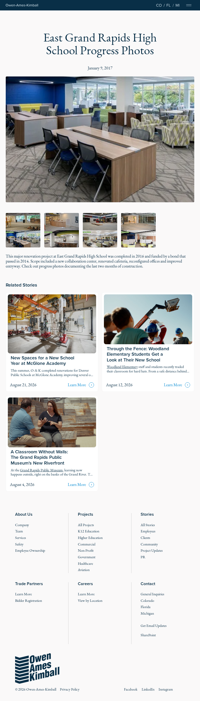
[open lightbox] (100, 139)
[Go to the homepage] (37, 668)
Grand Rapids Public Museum (41, 470)
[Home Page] (22, 5)
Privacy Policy (69, 689)
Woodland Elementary (122, 366)
